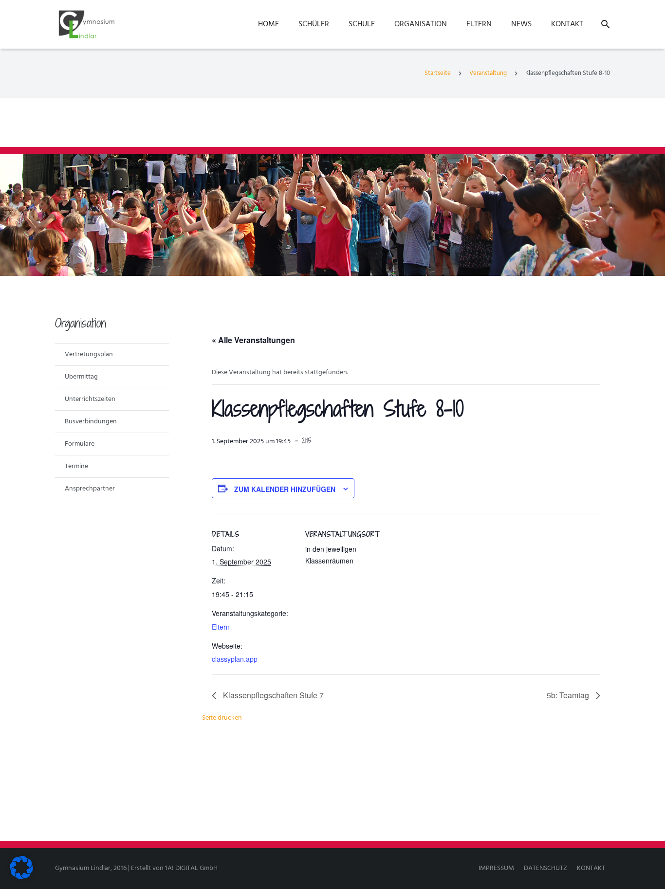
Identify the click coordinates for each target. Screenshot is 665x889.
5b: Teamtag (569, 695)
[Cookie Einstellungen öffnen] (21, 877)
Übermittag (81, 376)
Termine (76, 466)
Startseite (438, 73)
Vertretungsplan (89, 354)
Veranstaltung (488, 73)
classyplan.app (235, 659)
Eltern (221, 627)
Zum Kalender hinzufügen (284, 489)
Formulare (79, 444)
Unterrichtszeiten (90, 399)
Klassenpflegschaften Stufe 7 (272, 695)
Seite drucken (222, 718)
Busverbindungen (91, 421)
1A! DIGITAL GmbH (191, 868)
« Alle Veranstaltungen (253, 339)
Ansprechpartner (90, 488)
